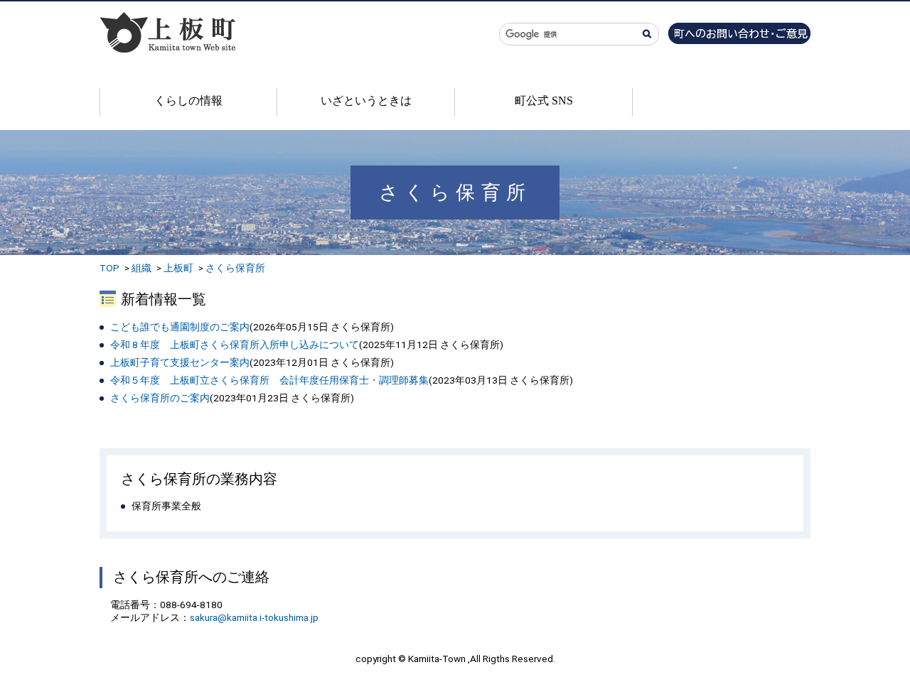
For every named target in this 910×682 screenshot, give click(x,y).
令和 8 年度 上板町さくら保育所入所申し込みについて (234, 344)
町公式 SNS (544, 100)
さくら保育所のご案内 (160, 398)
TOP (109, 268)
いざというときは (366, 100)
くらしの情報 (188, 100)
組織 (141, 268)
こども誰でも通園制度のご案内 (180, 326)
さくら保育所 (235, 268)
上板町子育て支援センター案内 (180, 362)
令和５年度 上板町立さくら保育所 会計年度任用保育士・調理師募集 (269, 380)
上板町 (178, 268)
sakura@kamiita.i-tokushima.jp (254, 617)
